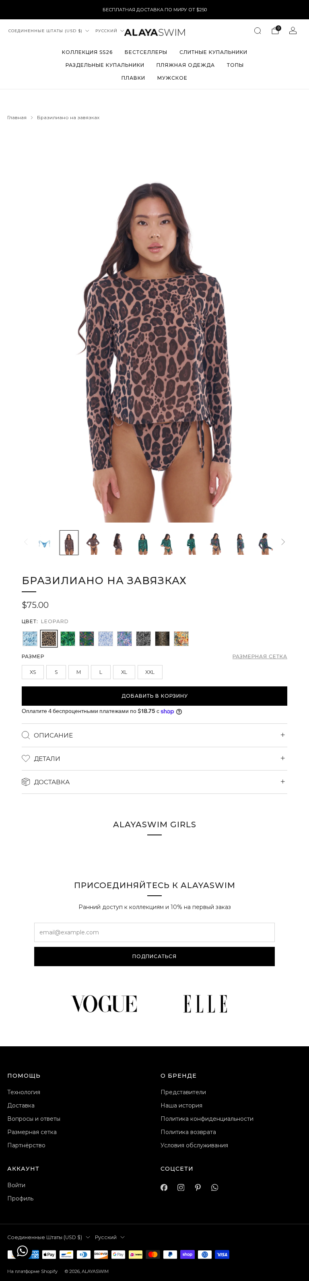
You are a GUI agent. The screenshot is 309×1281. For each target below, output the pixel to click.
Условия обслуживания (194, 1145)
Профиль (20, 1198)
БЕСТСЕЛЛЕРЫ (146, 52)
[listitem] (154, 9)
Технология (23, 1092)
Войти (16, 1185)
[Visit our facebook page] (163, 1187)
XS (33, 672)
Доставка (21, 1105)
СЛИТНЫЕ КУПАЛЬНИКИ (213, 52)
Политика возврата (188, 1132)
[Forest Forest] (87, 639)
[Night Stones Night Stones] (124, 639)
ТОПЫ (235, 65)
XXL (149, 672)
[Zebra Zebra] (143, 639)
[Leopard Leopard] (49, 639)
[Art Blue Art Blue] (30, 639)
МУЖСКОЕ (172, 78)
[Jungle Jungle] (68, 639)
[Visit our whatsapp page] (214, 1187)
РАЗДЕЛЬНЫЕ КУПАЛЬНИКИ (105, 65)
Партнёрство (26, 1145)
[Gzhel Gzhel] (106, 639)
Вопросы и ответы (33, 1118)
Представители (183, 1092)
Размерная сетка (260, 656)
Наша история (181, 1105)
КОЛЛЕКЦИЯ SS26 (87, 52)
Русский (106, 31)
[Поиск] (257, 31)
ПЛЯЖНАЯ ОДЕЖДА (186, 65)
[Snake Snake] (162, 639)
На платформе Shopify (32, 1271)
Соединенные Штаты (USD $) (45, 31)
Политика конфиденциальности (207, 1118)
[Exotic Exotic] (181, 639)
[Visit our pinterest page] (197, 1187)
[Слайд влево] (25, 542)
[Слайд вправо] (283, 542)
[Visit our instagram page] (180, 1187)
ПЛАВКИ (133, 78)
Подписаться (154, 956)
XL (124, 672)
